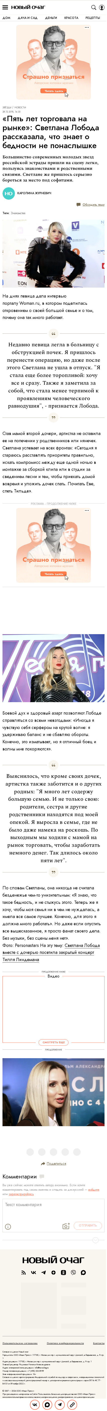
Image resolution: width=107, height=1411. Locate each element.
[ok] (63, 1272)
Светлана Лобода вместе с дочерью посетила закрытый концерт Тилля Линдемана (51, 952)
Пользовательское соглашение (20, 1343)
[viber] (73, 1272)
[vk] (33, 1272)
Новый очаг (28, 7)
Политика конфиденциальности (65, 1343)
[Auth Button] (102, 7)
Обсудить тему (94, 204)
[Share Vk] (35, 1405)
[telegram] (43, 1272)
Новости (20, 107)
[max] (83, 1272)
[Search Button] (94, 7)
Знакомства (18, 213)
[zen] (53, 1272)
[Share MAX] (47, 1405)
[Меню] (5, 7)
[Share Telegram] (60, 1405)
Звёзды (6, 107)
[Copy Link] (72, 1405)
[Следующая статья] (53, 1240)
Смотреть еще (54, 1042)
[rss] (23, 1272)
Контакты (99, 1343)
